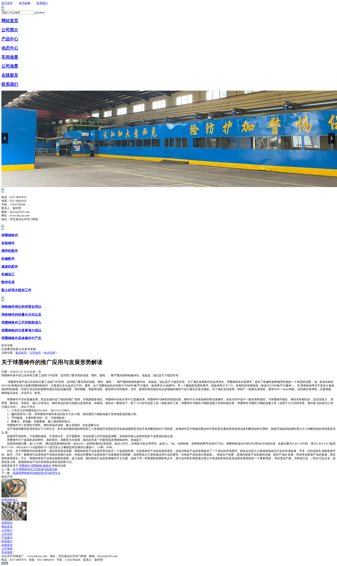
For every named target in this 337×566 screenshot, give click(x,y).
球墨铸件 (25, 465)
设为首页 (7, 3)
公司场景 (7, 548)
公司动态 (35, 352)
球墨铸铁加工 (9, 499)
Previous (4, 138)
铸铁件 (47, 465)
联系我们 (42, 3)
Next (331, 138)
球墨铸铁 (37, 465)
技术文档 (49, 352)
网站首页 (7, 526)
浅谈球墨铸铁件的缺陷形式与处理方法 (36, 473)
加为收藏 (24, 3)
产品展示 (7, 537)
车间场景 (7, 552)
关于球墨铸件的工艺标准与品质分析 (35, 469)
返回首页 (21, 352)
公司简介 (7, 530)
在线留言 (7, 545)
